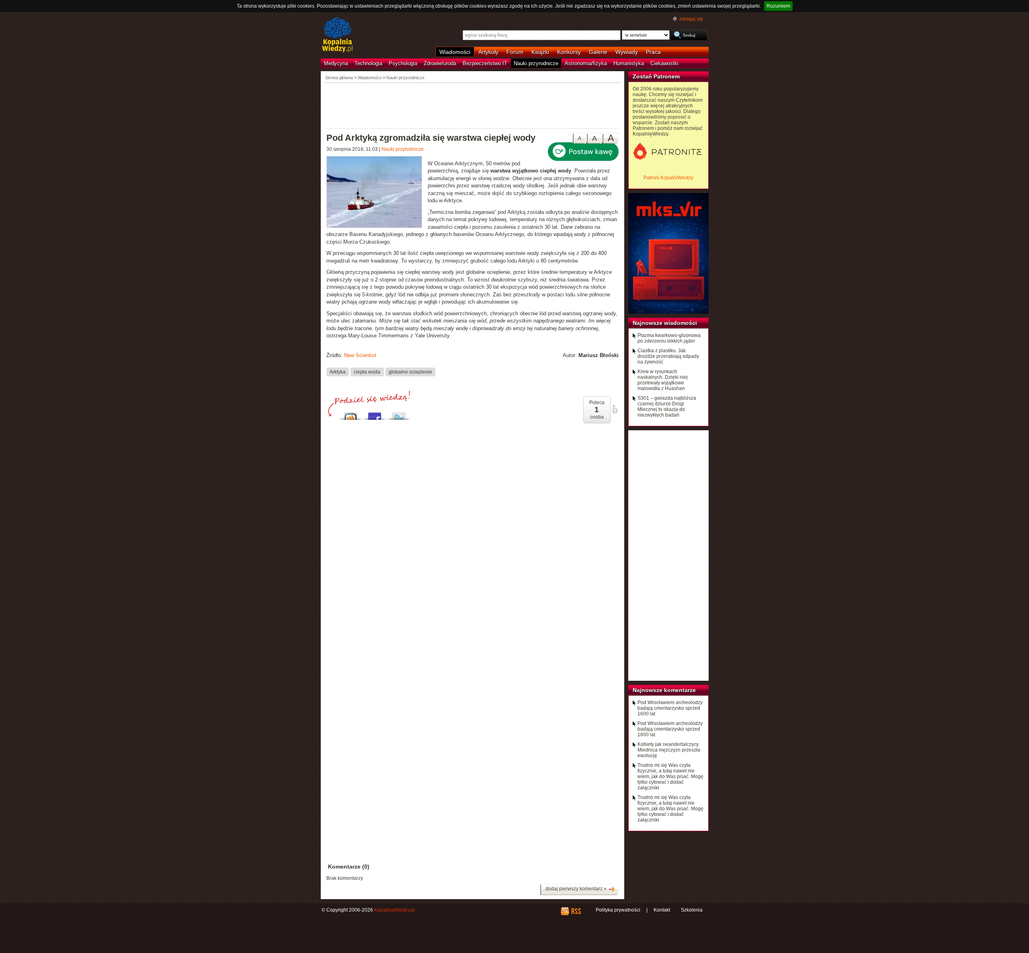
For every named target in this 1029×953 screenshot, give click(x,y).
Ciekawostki (664, 63)
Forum (514, 52)
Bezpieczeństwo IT (485, 63)
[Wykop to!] (350, 414)
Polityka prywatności (618, 910)
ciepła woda (367, 371)
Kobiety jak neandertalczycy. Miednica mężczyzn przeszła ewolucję (668, 749)
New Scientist (360, 355)
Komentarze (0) (348, 866)
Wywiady (626, 52)
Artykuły (488, 52)
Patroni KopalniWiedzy (668, 178)
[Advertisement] (472, 105)
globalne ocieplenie (410, 371)
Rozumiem (778, 6)
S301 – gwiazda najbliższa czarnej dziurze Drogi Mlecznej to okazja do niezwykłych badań (666, 406)
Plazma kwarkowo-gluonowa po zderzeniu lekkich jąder (669, 338)
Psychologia (403, 63)
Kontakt (662, 910)
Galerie (598, 52)
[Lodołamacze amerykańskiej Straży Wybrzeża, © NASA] (377, 193)
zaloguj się (691, 19)
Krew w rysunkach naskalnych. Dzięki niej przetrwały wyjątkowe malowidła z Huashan (662, 380)
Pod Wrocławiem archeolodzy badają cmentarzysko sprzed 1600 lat (670, 708)
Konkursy (569, 52)
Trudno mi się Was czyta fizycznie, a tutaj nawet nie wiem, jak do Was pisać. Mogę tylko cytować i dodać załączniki (670, 776)
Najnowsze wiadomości (665, 323)
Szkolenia (692, 910)
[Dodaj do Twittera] (399, 414)
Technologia (368, 63)
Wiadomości (454, 52)
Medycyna (336, 63)
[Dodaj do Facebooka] (375, 414)
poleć (614, 409)
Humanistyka (628, 63)
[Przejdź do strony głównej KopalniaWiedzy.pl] (337, 35)
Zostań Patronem (656, 76)
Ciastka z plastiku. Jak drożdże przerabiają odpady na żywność (668, 356)
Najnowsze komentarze (664, 690)
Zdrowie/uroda (440, 63)
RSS (576, 911)
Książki (540, 52)
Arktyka (338, 371)
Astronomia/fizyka (586, 63)
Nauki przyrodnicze (536, 63)
